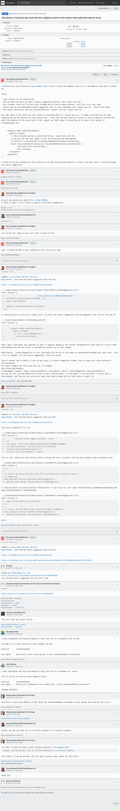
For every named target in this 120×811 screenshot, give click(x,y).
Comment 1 (9, 195)
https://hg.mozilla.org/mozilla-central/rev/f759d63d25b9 (27, 594)
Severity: (79, 29)
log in (11, 793)
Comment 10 (10, 539)
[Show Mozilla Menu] (3, 3)
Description (9, 81)
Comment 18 (10, 742)
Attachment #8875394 (8, 381)
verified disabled (24, 718)
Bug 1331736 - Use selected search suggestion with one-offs (21, 65)
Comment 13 (10, 615)
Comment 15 (10, 666)
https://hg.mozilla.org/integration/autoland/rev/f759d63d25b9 (29, 575)
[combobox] (41, 3)
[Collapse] (117, 80)
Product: (9, 26)
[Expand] (117, 261)
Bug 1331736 (13, 14)
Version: (9, 30)
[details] (34, 277)
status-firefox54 (6, 627)
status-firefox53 (6, 624)
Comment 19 (10, 770)
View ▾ (116, 8)
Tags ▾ (106, 74)
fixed (18, 603)
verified (83, 47)
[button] (114, 3)
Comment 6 (9, 269)
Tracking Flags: (65, 38)
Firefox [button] (16, 26)
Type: (70, 26)
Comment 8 (9, 407)
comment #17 (63, 747)
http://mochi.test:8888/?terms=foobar (55, 296)
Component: (8, 28)
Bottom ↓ (96, 74)
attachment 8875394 (20, 277)
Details (116, 65)
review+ (109, 65)
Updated (9, 172)
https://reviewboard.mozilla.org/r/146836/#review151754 (26, 422)
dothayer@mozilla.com (20, 573)
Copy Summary (103, 8)
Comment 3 (9, 228)
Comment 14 (10, 634)
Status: (10, 38)
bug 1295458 (42, 200)
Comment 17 (10, 725)
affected (15, 624)
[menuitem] (72, 3)
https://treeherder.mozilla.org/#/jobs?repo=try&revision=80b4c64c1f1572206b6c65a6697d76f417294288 (46, 560)
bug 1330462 (36, 86)
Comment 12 (10, 586)
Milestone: (8, 41)
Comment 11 (10, 568)
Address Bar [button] (18, 28)
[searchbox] (41, 3)
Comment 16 (10, 697)
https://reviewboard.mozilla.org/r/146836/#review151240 (26, 285)
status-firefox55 (6, 603)
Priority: (69, 29)
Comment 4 (9, 245)
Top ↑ (116, 803)
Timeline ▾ (114, 74)
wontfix (83, 43)
